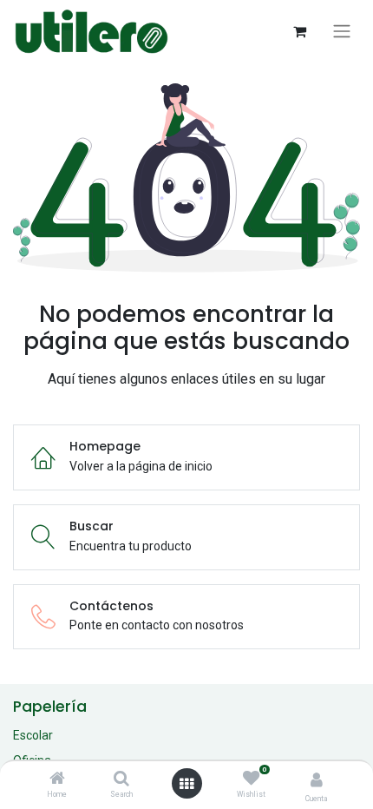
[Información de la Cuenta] (317, 780)
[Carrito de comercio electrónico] (299, 31)
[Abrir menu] (186, 783)
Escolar (33, 735)
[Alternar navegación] (342, 31)
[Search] (121, 779)
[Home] (57, 779)
